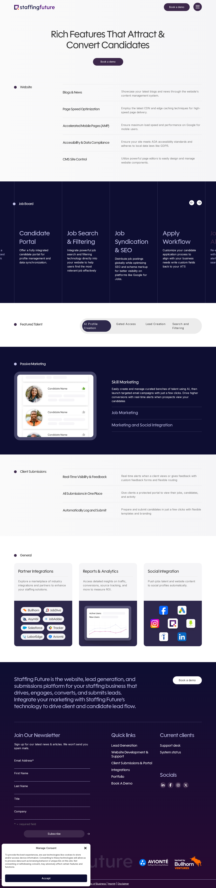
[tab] (96, 326)
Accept (46, 878)
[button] (85, 848)
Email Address (24, 760)
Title (17, 798)
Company (20, 811)
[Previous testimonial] (191, 202)
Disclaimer (123, 883)
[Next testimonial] (199, 202)
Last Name (21, 786)
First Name (21, 773)
